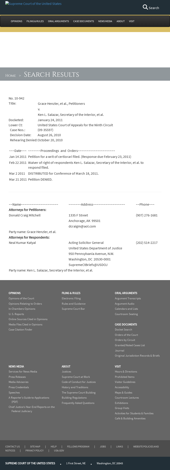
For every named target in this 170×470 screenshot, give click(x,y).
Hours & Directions (126, 371)
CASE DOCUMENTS (83, 21)
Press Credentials (19, 387)
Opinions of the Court (21, 298)
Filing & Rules (71, 293)
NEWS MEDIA (105, 21)
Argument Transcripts (128, 298)
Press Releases (17, 377)
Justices (66, 371)
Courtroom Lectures (127, 397)
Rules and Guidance (73, 304)
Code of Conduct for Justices (79, 382)
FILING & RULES (35, 21)
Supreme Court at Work (76, 377)
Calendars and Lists (126, 309)
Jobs (103, 446)
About (66, 366)
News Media (16, 366)
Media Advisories (18, 382)
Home (10, 75)
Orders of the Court (126, 335)
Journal (119, 350)
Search (153, 8)
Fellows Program (78, 446)
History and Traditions (75, 387)
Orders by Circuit (125, 340)
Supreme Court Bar (73, 309)
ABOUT (121, 21)
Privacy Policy (34, 450)
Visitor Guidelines (125, 382)
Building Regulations (74, 397)
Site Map (35, 446)
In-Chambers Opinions (22, 309)
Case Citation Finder (20, 329)
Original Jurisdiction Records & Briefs (137, 355)
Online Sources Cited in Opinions (28, 319)
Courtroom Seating (126, 314)
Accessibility (122, 387)
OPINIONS (16, 21)
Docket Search (123, 329)
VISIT (131, 21)
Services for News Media (23, 371)
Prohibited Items (124, 377)
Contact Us (12, 446)
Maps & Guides (123, 392)
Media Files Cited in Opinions (25, 324)
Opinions (15, 293)
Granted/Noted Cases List (130, 345)
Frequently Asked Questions (78, 403)
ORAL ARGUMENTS (58, 21)
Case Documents (126, 324)
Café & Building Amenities (130, 418)
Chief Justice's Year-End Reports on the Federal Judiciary (32, 409)
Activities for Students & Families (134, 413)
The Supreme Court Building (79, 392)
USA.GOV (59, 450)
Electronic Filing (71, 298)
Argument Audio (124, 304)
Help (54, 446)
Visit (118, 366)
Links (119, 446)
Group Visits (122, 408)
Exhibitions (121, 403)
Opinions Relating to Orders (25, 304)
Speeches (14, 392)
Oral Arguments (126, 293)
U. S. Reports (16, 314)
